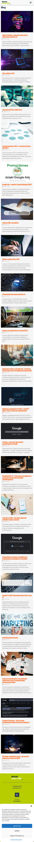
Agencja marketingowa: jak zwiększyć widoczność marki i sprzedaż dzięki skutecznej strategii (14, 680)
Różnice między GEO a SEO (10, 259)
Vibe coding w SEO (8, 73)
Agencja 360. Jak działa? (10, 223)
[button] (31, 806)
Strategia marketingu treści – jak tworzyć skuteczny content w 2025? (15, 757)
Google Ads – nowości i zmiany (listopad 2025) (17, 184)
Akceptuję (17, 826)
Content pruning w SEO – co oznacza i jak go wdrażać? (16, 147)
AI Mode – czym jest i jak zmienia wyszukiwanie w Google (12, 443)
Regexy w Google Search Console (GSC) (15, 330)
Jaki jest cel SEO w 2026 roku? (12, 110)
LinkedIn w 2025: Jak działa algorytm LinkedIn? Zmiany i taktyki (14, 519)
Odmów (17, 831)
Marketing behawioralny (10, 638)
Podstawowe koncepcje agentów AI (13, 294)
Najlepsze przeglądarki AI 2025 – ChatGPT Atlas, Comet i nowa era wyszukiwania (15, 410)
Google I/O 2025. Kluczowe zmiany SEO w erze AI (17, 596)
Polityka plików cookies (16, 839)
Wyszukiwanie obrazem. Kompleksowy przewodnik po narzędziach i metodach (14, 558)
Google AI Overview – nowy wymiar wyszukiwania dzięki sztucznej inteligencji (15, 721)
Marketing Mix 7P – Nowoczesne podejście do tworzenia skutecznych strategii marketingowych (16, 477)
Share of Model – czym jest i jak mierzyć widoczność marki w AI (15, 36)
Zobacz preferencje (17, 836)
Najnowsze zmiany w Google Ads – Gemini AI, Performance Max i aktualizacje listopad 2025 (17, 370)
